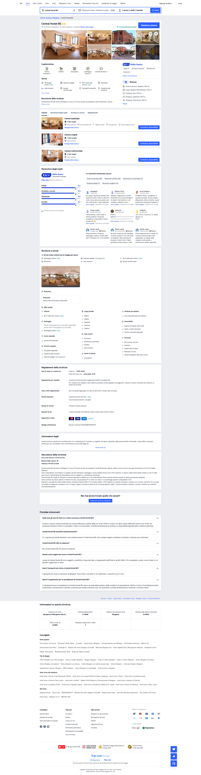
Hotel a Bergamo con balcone (70, 664)
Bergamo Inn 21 (54, 697)
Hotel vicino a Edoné (116, 676)
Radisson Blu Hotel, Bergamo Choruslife (81, 647)
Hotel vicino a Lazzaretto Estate (50, 684)
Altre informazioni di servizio (49, 721)
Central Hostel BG (51, 23)
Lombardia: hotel (128, 598)
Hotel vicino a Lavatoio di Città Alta (128, 680)
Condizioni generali (71, 724)
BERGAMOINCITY (67, 692)
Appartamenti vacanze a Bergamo (51, 668)
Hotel (28, 3)
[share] (174, 756)
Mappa (76, 3)
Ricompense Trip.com (90, 3)
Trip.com (103, 598)
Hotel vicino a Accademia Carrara (134, 676)
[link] (165, 3)
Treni (47, 3)
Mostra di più (45, 104)
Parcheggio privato (50, 258)
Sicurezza (94, 728)
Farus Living (56, 692)
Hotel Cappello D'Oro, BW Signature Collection (128, 647)
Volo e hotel (37, 3)
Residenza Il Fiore (150, 647)
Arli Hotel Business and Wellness (112, 643)
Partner (93, 721)
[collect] (174, 749)
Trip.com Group (70, 734)
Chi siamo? (68, 714)
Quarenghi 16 (62, 647)
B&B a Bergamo (68, 668)
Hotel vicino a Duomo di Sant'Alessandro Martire (55, 676)
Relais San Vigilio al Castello (81, 652)
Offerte (122, 3)
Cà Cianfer (79, 643)
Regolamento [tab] (93, 113)
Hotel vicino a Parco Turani (148, 684)
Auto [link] (54, 3)
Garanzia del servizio (46, 717)
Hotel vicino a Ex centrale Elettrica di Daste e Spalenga (90, 676)
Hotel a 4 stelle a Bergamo (106, 660)
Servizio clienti (44, 714)
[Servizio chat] (174, 763)
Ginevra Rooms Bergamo (92, 643)
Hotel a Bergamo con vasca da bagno (52, 660)
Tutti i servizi (45, 93)
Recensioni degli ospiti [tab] (59, 113)
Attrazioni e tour (65, 3)
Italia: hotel (117, 598)
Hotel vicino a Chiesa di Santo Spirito (51, 680)
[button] (175, 3)
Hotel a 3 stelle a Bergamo (74, 660)
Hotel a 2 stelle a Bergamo (125, 660)
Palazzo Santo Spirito (46, 652)
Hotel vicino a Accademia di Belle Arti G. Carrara (99, 684)
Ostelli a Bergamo (116, 664)
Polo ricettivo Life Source (48, 643)
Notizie (67, 717)
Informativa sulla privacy (73, 728)
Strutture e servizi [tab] (77, 113)
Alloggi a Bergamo (90, 660)
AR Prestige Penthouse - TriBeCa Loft (136, 643)
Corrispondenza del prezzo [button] (128, 27)
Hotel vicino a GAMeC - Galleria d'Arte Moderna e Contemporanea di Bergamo (90, 680)
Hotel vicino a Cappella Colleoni (72, 684)
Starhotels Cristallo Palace (66, 643)
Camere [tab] (44, 113)
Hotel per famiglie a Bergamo (133, 664)
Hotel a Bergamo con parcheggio (85, 668)
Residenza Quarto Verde (62, 652)
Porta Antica (44, 697)
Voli (21, 3)
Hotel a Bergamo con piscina (145, 660)
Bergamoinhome (45, 692)
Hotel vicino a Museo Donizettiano (127, 684)
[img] (64, 45)
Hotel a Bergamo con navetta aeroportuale (95, 664)
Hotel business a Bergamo (106, 668)
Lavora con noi (70, 721)
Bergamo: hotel (141, 598)
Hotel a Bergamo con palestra (49, 664)
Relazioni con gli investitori (99, 714)
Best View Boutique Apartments (127, 692)
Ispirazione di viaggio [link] (109, 3)
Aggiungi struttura (97, 724)
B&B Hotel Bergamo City (104, 647)
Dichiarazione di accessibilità (74, 731)
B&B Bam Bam (66, 697)
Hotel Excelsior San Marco (48, 647)
